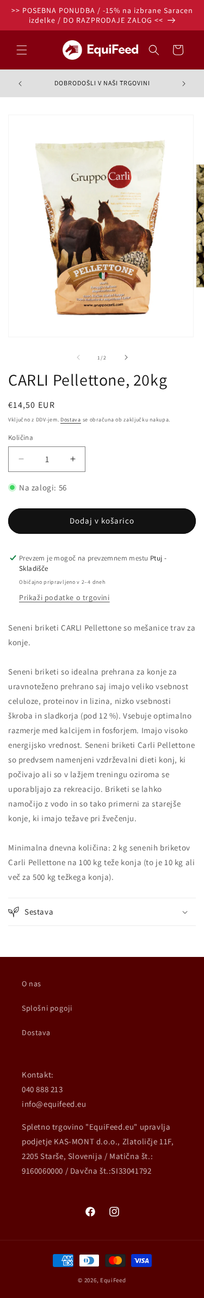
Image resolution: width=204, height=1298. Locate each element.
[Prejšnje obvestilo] (20, 84)
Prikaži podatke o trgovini (64, 597)
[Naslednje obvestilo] (184, 84)
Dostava (70, 419)
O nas (31, 983)
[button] (22, 50)
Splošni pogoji (47, 1008)
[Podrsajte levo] (78, 357)
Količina (20, 437)
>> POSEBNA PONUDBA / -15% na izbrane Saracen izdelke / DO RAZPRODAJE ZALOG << (102, 15)
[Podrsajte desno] (126, 357)
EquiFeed (113, 1280)
